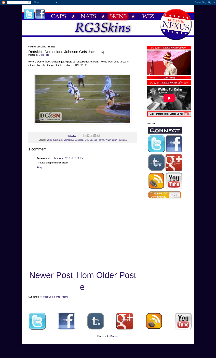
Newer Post (51, 275)
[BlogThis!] (88, 135)
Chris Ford (44, 55)
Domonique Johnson (73, 140)
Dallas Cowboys (54, 140)
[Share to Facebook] (94, 135)
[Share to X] (91, 135)
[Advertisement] (82, 243)
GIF (86, 140)
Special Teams (97, 140)
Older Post (116, 275)
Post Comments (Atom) (55, 296)
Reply (39, 167)
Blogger (114, 336)
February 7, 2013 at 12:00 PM (67, 158)
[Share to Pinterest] (98, 135)
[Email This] (85, 135)
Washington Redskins (116, 140)
